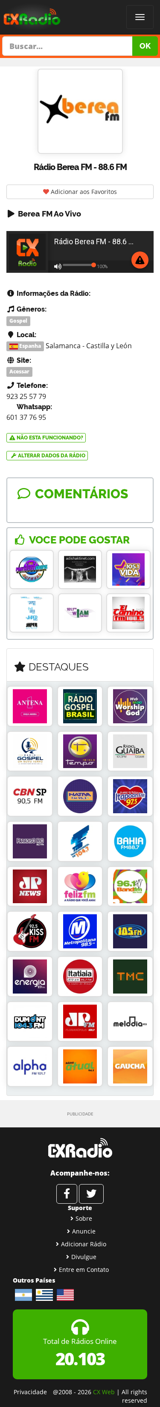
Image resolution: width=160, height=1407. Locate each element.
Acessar (19, 371)
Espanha (29, 346)
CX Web (104, 1392)
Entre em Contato (84, 1269)
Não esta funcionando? (49, 438)
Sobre (84, 1218)
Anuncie (84, 1231)
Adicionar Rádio (83, 1244)
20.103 (80, 1358)
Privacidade (30, 1392)
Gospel (18, 320)
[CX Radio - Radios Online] (80, 1148)
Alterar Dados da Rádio (51, 456)
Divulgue (83, 1257)
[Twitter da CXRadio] (91, 1194)
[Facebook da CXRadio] (66, 1194)
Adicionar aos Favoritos (83, 192)
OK (145, 45)
